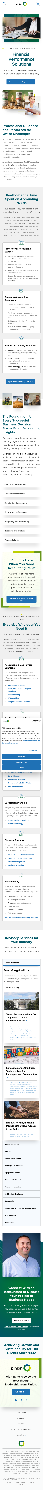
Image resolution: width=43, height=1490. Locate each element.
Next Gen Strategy (15, 823)
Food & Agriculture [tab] (12, 962)
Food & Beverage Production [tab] (16, 1158)
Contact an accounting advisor (20, 82)
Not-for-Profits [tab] (10, 1215)
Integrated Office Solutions (19, 701)
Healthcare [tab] (9, 1222)
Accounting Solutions (16, 685)
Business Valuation (16, 865)
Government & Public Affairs (19, 783)
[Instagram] (26, 1400)
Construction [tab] (10, 1201)
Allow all (21, 756)
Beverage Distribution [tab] (13, 1165)
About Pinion (20, 1412)
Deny (20, 768)
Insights (21, 1424)
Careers (20, 1418)
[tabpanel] (21, 1053)
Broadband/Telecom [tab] (13, 1179)
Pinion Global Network (20, 1429)
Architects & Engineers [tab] (14, 1194)
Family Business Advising (18, 820)
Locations (21, 1435)
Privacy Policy (20, 1482)
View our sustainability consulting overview (21, 917)
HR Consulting (14, 694)
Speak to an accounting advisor (19, 382)
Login (4, 5)
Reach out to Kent (20, 1320)
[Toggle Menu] (38, 4)
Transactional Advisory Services (21, 854)
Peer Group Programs (17, 779)
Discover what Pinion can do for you (21, 599)
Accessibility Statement (21, 1485)
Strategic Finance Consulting (20, 858)
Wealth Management (16, 861)
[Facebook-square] (16, 1400)
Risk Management (15, 786)
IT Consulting (13, 698)
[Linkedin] (21, 1400)
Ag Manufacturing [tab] (12, 1144)
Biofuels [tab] (8, 1151)
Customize (19, 762)
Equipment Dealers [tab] (12, 1172)
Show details (32, 751)
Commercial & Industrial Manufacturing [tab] (20, 1208)
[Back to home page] (21, 4)
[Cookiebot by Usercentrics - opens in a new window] (32, 721)
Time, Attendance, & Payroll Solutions (19, 689)
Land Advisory (14, 776)
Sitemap (32, 1482)
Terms (9, 1482)
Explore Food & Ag (12, 988)
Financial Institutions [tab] (13, 1187)
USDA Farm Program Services (20, 772)
